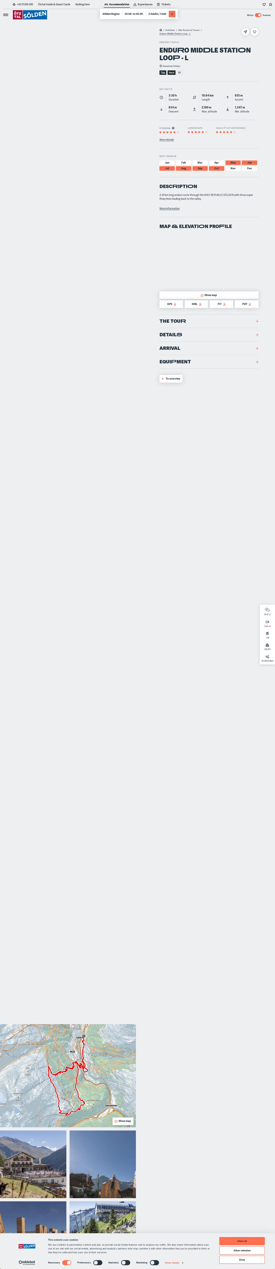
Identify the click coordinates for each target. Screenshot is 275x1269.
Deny (242, 1259)
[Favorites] (264, 4)
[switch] (97, 1262)
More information (169, 208)
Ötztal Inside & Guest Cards (54, 4)
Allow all (242, 1241)
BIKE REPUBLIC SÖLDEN (219, 195)
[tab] (117, 5)
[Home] (160, 30)
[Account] (270, 4)
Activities (170, 30)
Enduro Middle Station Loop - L (175, 33)
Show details (172, 1262)
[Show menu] (5, 15)
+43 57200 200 (25, 4)
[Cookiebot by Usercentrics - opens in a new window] (27, 1262)
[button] (208, 321)
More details (166, 139)
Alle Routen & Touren (189, 30)
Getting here (82, 4)
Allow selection (242, 1250)
